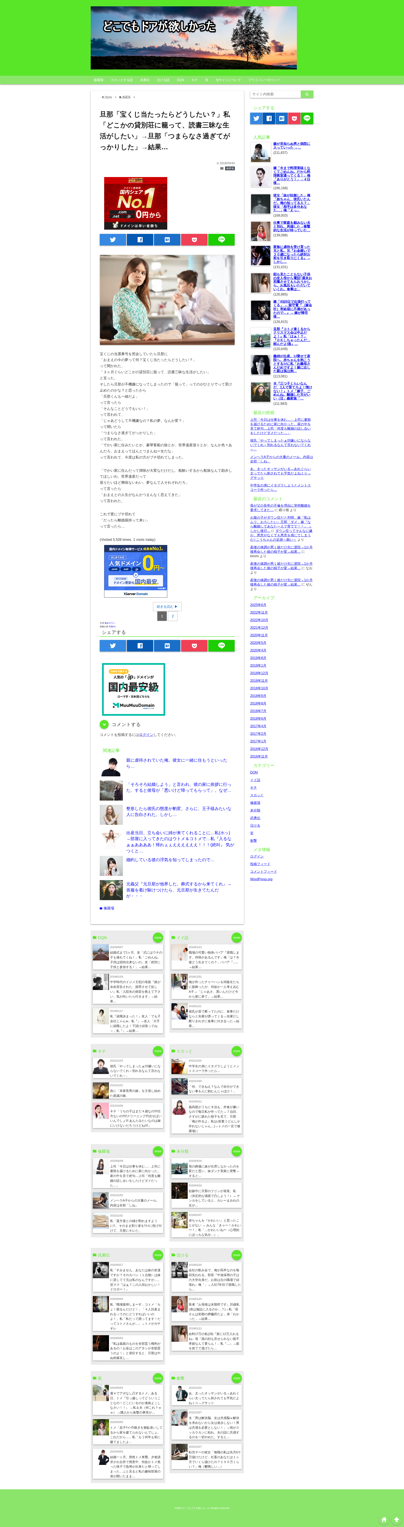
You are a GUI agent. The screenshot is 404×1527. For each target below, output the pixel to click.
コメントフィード (263, 871)
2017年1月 (258, 741)
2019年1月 (258, 665)
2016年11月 (259, 756)
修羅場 (98, 80)
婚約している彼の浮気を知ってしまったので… (170, 859)
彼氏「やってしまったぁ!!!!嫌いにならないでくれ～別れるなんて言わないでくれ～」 (135, 1071)
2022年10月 (259, 620)
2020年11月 (259, 635)
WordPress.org (261, 879)
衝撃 (253, 840)
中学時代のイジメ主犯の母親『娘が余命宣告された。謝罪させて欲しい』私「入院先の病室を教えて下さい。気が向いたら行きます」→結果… (135, 991)
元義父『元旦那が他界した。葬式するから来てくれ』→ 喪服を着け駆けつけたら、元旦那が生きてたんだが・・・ (178, 890)
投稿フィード (260, 864)
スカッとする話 (122, 80)
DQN (180, 80)
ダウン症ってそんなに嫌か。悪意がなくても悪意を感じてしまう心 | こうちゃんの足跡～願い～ (281, 535)
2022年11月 (259, 612)
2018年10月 (259, 688)
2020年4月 (258, 650)
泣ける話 (163, 80)
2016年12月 (259, 749)
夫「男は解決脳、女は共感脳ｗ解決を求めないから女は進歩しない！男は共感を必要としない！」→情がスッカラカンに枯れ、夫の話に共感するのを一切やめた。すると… (214, 1427)
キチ (194, 80)
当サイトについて (228, 80)
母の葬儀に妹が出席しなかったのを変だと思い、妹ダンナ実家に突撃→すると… (214, 1171)
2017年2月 (258, 734)
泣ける (255, 825)
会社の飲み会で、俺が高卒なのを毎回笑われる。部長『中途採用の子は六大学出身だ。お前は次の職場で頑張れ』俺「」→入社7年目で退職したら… (215, 1279)
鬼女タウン (110, 623)
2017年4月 (258, 726)
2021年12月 (259, 627)
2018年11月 (259, 680)
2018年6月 (258, 718)
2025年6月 (258, 605)
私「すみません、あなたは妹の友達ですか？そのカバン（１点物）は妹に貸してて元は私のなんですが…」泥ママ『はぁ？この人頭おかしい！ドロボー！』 (135, 1279)
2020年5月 (258, 643)
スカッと (257, 795)
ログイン (146, 735)
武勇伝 (145, 80)
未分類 (255, 810)
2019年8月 (258, 658)
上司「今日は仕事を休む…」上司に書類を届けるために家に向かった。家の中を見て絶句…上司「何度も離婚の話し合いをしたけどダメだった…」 (135, 1176)
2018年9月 (258, 696)
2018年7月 (258, 711)
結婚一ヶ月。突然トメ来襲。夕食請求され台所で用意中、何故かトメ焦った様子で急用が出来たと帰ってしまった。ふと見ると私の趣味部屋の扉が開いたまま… (135, 1466)
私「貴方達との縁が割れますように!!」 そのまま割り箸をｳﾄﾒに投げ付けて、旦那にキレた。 (136, 1225)
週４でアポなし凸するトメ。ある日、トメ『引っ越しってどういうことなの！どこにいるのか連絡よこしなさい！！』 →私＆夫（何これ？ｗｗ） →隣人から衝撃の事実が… (135, 1402)
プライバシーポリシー (264, 80)
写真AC (112, 626)
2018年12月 (259, 673)
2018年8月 (258, 703)
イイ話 (255, 780)
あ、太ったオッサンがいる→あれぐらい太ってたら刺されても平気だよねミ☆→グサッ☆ (214, 1398)
